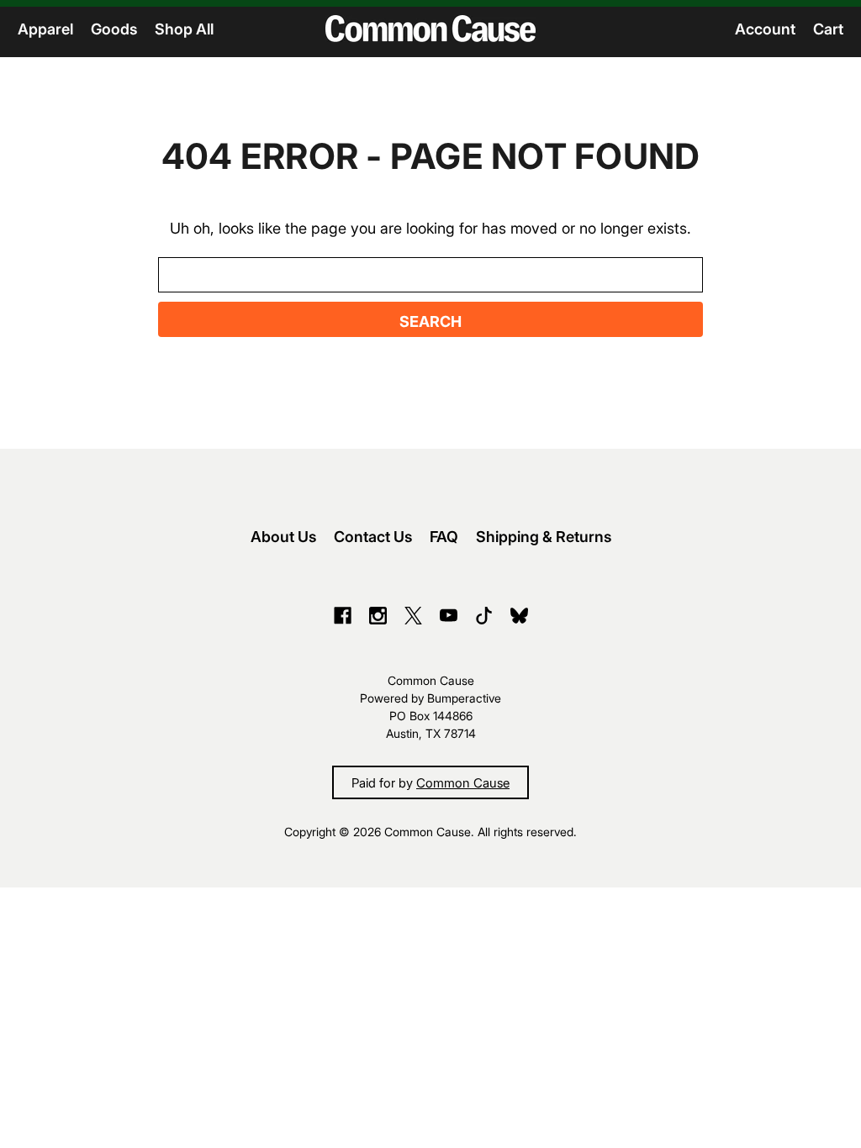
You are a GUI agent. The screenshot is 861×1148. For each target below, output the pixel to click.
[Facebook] (342, 615)
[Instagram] (378, 615)
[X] (413, 615)
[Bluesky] (519, 615)
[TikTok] (484, 615)
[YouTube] (448, 615)
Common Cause (463, 782)
